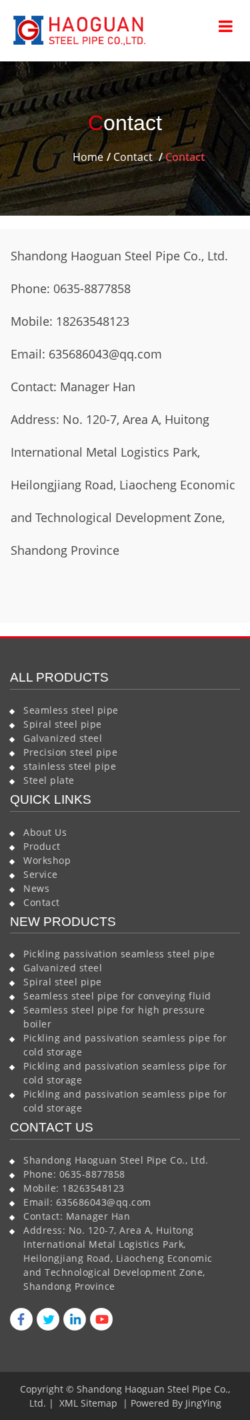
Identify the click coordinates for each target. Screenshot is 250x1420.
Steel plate (49, 780)
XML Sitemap (88, 1403)
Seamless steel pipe (71, 710)
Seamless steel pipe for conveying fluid (117, 995)
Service (40, 874)
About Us (45, 832)
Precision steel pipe (70, 752)
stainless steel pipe (69, 766)
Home (88, 157)
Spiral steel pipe (62, 724)
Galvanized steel (62, 738)
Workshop (47, 860)
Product (42, 846)
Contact (133, 157)
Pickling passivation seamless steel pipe (119, 953)
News (36, 888)
